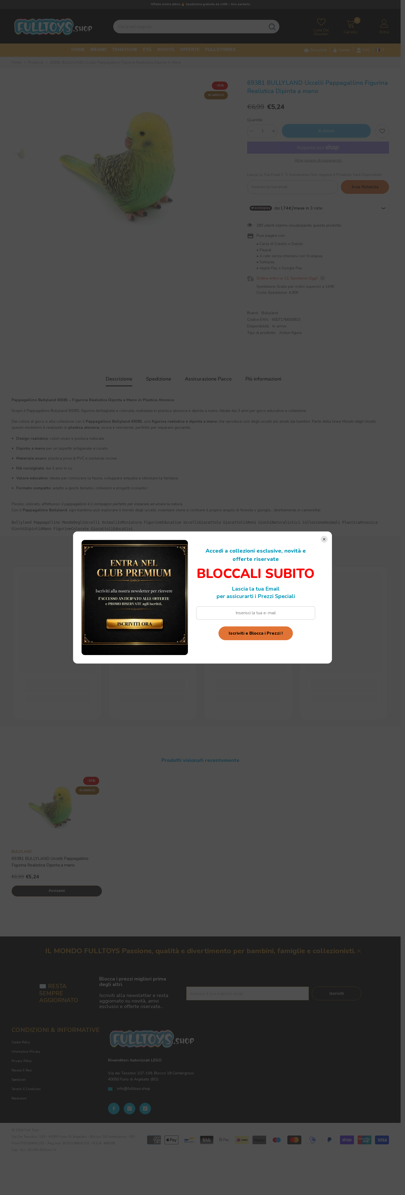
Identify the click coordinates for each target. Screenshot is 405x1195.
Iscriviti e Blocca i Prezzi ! (256, 633)
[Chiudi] (324, 539)
